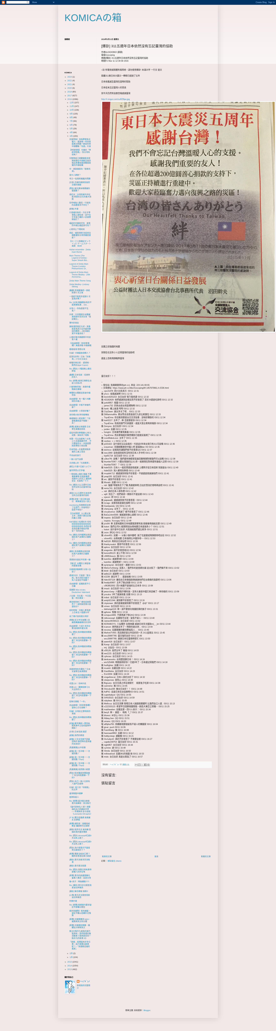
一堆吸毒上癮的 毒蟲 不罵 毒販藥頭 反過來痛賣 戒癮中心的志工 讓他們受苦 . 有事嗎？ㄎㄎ (80, 477)
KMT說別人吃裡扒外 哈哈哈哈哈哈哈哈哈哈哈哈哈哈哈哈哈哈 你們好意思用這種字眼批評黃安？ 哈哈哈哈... (80, 526)
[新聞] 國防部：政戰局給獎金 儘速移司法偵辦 (79, 825)
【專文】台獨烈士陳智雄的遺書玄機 (79, 564)
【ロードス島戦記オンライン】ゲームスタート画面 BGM (80, 243)
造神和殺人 (74, 797)
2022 (69, 80)
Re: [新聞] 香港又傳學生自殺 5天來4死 (80, 382)
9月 (71, 114)
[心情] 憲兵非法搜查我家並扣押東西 (79, 896)
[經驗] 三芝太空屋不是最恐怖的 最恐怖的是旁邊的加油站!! (80, 741)
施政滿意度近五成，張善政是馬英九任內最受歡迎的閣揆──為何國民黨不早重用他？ (80, 330)
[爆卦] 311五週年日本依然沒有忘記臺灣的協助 (80, 494)
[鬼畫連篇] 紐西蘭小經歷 (79, 769)
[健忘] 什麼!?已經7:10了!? (80, 467)
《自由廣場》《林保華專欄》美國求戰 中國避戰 (80, 344)
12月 (72, 103)
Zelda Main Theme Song (80, 281)
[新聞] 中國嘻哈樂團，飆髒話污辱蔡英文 (79, 926)
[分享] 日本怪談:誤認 (78, 732)
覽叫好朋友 (74, 323)
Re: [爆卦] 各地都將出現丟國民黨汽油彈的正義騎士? (80, 537)
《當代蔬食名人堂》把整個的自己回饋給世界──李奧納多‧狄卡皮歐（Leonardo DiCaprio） (80, 810)
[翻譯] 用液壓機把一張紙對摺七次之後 (79, 291)
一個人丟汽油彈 (76, 459)
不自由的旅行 (75, 455)
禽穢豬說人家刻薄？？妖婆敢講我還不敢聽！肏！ (79, 420)
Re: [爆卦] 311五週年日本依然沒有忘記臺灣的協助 (80, 487)
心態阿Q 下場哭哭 (77, 229)
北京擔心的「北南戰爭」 (79, 463)
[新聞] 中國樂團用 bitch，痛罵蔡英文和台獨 (80, 920)
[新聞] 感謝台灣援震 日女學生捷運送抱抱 (79, 428)
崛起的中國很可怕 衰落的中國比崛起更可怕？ (80, 224)
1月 (71, 957)
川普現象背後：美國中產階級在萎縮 (79, 388)
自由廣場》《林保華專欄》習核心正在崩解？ (80, 706)
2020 (69, 88)
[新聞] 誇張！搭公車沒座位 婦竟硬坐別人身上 (80, 500)
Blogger (147, 1010)
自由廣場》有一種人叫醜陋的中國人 (79, 400)
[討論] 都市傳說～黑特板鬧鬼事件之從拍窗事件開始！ (80, 725)
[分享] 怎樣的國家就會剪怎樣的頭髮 (79, 183)
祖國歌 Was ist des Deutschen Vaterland (79, 591)
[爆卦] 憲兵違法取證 (77, 866)
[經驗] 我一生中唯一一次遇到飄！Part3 (79, 764)
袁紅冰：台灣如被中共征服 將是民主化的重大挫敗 (80, 196)
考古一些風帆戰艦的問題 (79, 179)
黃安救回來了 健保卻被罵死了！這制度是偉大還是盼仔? (80, 604)
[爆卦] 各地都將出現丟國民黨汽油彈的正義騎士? (79, 553)
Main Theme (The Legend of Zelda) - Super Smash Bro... (78, 258)
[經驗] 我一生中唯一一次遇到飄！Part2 (79, 758)
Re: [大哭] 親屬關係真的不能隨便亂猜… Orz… (80, 303)
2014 (69, 966)
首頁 (156, 856)
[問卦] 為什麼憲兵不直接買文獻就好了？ (79, 849)
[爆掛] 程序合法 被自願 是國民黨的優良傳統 (80, 830)
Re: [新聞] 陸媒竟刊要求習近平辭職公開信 (80, 906)
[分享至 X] (142, 764)
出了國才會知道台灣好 (78, 616)
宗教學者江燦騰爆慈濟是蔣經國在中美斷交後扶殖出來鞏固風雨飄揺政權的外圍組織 (80, 161)
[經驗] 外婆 (73, 209)
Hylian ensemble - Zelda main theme (80, 250)
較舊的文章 (206, 856)
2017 (69, 95)
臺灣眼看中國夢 (76, 793)
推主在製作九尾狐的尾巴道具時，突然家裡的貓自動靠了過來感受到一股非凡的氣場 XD (80, 934)
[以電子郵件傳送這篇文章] (136, 764)
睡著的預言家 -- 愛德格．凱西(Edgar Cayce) (80, 364)
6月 (71, 125)
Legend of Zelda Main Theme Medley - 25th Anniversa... (79, 274)
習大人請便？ (75, 175)
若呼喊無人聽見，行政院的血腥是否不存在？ (79, 204)
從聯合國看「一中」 (78, 701)
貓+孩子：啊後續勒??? (79, 881)
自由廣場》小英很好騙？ (79, 411)
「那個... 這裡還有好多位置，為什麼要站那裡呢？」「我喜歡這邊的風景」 (79, 945)
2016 (69, 99)
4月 (71, 132)
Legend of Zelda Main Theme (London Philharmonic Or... (78, 266)
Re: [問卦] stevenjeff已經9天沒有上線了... (80, 837)
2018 (69, 92)
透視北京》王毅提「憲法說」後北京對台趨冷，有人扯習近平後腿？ (80, 577)
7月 (71, 121)
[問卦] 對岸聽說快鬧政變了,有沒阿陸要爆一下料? (79, 775)
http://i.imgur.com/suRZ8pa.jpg (115, 99)
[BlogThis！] (139, 764)
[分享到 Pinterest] (148, 764)
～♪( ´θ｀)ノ (85, 981)
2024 (69, 77)
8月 (71, 117)
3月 (71, 136)
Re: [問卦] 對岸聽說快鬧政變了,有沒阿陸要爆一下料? (80, 640)
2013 (69, 969)
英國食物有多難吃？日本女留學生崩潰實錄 (79, 670)
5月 (71, 129)
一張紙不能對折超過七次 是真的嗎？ (80, 297)
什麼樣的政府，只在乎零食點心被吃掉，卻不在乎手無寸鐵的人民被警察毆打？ (80, 216)
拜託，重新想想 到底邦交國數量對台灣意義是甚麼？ (80, 235)
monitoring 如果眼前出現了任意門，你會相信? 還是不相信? (80, 507)
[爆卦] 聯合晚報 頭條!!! (78, 891)
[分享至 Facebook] (145, 764)
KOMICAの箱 (93, 17)
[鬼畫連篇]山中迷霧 (77, 747)
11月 (72, 106)
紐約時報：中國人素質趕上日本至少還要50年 (79, 611)
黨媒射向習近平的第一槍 (79, 560)
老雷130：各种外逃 (77, 683)
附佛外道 (73, 901)
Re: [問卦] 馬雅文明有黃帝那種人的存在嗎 (80, 871)
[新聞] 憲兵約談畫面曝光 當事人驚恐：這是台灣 (80, 876)
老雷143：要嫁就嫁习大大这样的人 (79, 688)
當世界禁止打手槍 (77, 470)
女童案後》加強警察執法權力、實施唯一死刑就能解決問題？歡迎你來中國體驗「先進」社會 (80, 142)
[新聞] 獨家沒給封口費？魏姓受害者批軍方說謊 (80, 855)
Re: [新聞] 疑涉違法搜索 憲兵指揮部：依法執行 (80, 802)
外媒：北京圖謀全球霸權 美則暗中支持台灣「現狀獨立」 (80, 316)
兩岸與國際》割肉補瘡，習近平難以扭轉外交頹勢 (80, 913)
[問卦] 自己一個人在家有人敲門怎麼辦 (79, 782)
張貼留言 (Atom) (114, 861)
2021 (69, 84)
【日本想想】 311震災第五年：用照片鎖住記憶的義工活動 (80, 515)
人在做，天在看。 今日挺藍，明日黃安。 (80, 597)
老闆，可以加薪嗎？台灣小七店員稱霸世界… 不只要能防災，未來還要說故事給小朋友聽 (80, 442)
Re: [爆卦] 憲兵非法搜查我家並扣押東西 (80, 886)
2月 (71, 953)
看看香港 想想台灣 (77, 349)
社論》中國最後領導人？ (79, 353)
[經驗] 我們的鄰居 (76, 735)
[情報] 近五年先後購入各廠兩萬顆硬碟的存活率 (80, 621)
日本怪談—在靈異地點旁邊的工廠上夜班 (79, 450)
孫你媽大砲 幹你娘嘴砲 (79, 415)
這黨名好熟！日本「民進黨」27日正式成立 (79, 358)
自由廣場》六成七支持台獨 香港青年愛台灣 (79, 627)
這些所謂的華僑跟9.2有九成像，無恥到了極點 (80, 434)
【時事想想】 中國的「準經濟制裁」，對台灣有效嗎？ (80, 152)
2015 (69, 962)
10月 (72, 110)
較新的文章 (107, 856)
